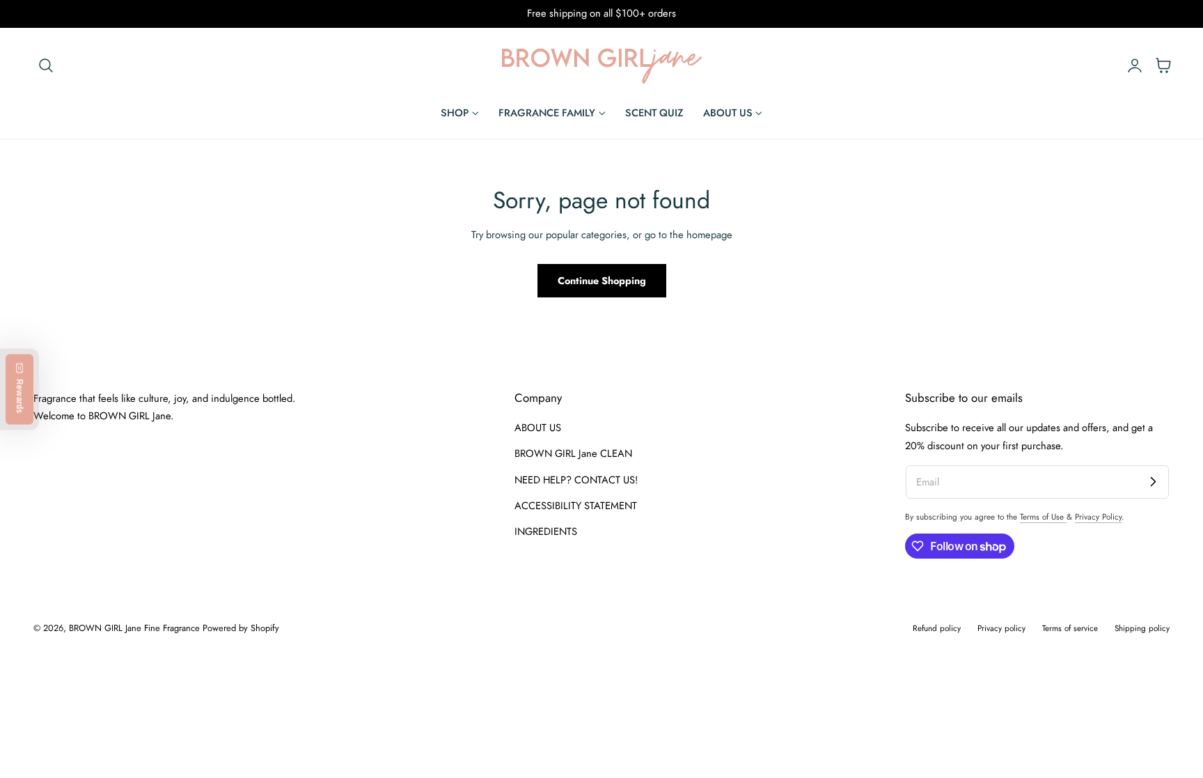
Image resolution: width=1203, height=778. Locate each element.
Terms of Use (1043, 516)
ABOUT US (537, 427)
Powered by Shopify (241, 628)
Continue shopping (602, 281)
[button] (45, 64)
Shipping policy (1142, 628)
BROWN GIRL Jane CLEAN (573, 454)
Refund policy (937, 628)
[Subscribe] (1153, 481)
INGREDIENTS (545, 532)
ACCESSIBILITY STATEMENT (575, 505)
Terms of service (1070, 628)
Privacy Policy (1098, 516)
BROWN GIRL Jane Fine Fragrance (134, 628)
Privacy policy (1001, 628)
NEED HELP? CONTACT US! (576, 480)
